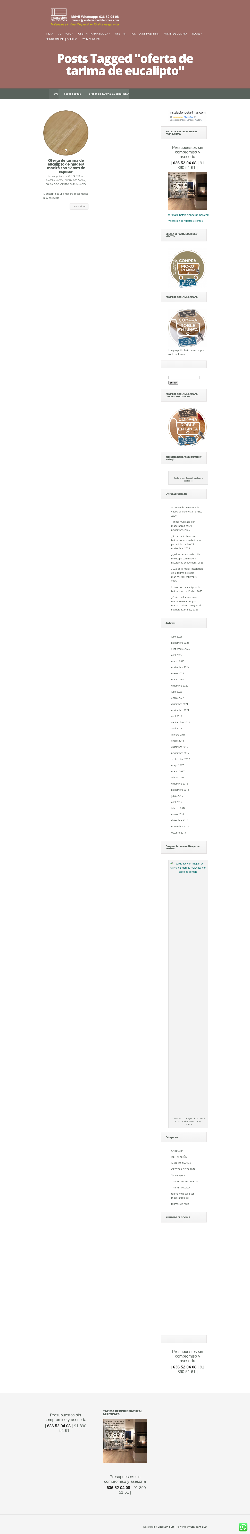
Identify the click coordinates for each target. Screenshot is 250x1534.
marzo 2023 (178, 679)
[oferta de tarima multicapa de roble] (187, 209)
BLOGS (196, 33)
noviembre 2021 (180, 710)
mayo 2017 (177, 765)
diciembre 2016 (179, 783)
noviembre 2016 (180, 789)
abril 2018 (176, 728)
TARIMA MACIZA (78, 184)
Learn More (79, 206)
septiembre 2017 (180, 759)
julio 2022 (176, 691)
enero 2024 (177, 673)
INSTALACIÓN (179, 1156)
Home (55, 93)
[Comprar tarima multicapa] (187, 346)
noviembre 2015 (180, 826)
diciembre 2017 (179, 746)
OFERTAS (120, 33)
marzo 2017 (178, 771)
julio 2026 (176, 636)
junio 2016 (177, 795)
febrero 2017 (178, 777)
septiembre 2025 (180, 648)
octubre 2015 (178, 832)
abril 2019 (176, 716)
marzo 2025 (178, 661)
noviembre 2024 (180, 667)
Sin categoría (178, 1175)
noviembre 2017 (180, 753)
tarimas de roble (180, 1203)
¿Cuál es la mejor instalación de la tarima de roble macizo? (187, 572)
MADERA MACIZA (54, 180)
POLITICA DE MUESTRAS (145, 33)
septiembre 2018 (180, 722)
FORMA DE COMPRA (175, 33)
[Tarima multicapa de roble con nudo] (187, 445)
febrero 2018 (178, 734)
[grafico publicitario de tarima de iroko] (187, 268)
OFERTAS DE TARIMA (74, 180)
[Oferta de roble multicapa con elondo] (125, 1462)
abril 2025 (176, 655)
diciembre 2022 (179, 685)
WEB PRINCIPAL (91, 39)
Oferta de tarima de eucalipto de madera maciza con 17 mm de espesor (66, 166)
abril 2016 (176, 802)
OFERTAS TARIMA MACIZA (93, 33)
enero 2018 (177, 740)
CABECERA (177, 1150)
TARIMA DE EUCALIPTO (57, 184)
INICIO (49, 33)
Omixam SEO (165, 1526)
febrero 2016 (178, 808)
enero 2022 (177, 697)
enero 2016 (177, 814)
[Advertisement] (187, 1280)
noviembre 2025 (180, 642)
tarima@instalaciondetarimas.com (188, 215)
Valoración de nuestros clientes (185, 220)
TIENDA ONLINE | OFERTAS (61, 39)
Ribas (61, 176)
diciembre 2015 (179, 820)
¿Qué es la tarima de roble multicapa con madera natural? (185, 558)
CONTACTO (64, 33)
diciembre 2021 (179, 704)
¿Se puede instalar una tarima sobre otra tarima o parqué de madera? (186, 540)
